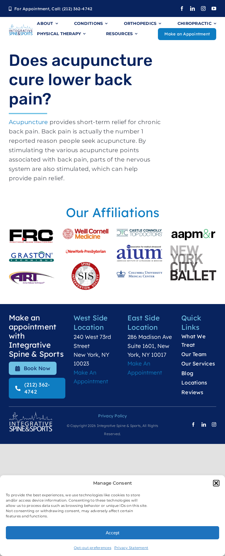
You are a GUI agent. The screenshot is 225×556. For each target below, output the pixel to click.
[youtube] (214, 8)
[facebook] (182, 8)
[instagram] (203, 8)
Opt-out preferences (92, 547)
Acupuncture (28, 122)
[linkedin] (192, 8)
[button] (216, 483)
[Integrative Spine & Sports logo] (21, 26)
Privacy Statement (131, 547)
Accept (112, 532)
